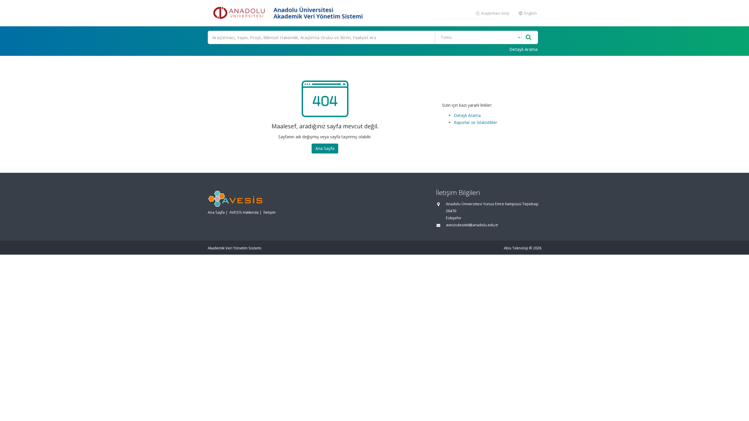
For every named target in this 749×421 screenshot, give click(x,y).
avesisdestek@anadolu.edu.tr (472, 224)
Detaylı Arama (523, 49)
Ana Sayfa (324, 148)
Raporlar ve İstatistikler (475, 122)
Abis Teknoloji (516, 248)
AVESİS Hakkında (244, 212)
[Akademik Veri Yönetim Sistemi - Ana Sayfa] (240, 13)
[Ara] (528, 37)
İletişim (269, 212)
